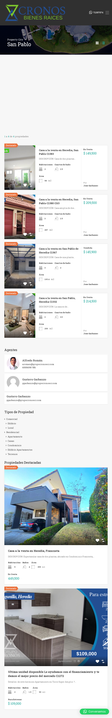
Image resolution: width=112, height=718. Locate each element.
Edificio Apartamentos (20, 449)
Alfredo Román (32, 360)
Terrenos (13, 454)
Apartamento (15, 436)
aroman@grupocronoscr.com (38, 364)
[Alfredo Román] (13, 368)
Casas (11, 440)
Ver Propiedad (19, 181)
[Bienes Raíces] (45, 21)
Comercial (12, 419)
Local (11, 427)
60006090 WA (29, 367)
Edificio (12, 423)
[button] (94, 711)
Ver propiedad (56, 529)
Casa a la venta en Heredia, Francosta (33, 551)
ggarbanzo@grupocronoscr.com (39, 383)
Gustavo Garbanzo (34, 379)
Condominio (14, 445)
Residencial (12, 432)
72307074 (98, 12)
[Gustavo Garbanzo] (13, 387)
